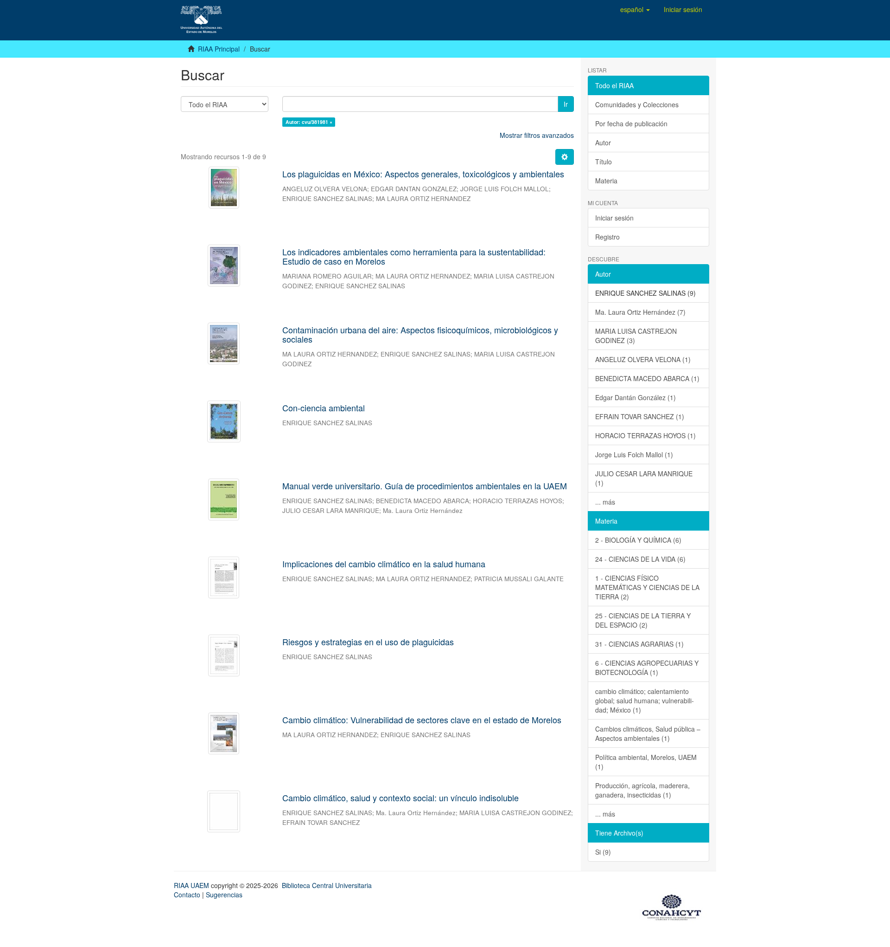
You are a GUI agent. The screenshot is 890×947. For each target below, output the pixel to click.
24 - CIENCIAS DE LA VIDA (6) (640, 559)
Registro (607, 236)
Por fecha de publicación (631, 123)
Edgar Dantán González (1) (635, 397)
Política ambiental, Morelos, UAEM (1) (646, 761)
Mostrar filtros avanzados (537, 135)
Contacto (187, 894)
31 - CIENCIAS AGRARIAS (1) (639, 644)
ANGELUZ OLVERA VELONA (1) (643, 359)
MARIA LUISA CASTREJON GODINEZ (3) (636, 335)
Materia (606, 180)
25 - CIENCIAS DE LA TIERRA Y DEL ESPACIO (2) (643, 620)
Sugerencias (224, 894)
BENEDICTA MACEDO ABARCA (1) (647, 378)
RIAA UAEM (192, 885)
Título (603, 161)
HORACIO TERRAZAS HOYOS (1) (645, 435)
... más (605, 501)
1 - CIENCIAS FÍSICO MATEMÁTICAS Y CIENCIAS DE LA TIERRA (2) (647, 587)
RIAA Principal (219, 48)
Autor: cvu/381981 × (309, 121)
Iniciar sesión (614, 217)
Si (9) (603, 851)
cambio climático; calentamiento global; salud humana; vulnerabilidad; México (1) (644, 700)
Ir (566, 104)
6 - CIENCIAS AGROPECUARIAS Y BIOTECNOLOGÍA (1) (647, 667)
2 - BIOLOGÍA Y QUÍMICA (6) (638, 540)
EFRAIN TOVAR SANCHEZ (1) (639, 416)
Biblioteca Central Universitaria (327, 885)
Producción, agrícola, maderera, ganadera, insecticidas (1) (642, 790)
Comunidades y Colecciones (637, 104)
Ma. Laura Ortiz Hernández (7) (640, 312)
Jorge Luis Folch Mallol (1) (634, 454)
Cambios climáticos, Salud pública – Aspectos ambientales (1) (647, 733)
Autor (603, 142)
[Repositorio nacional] (674, 905)
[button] (635, 9)
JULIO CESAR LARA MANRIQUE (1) (644, 478)
